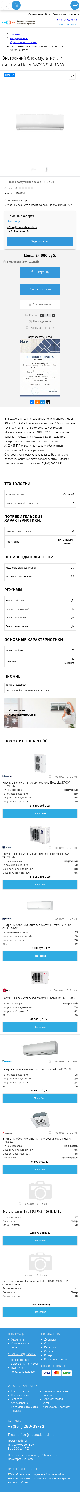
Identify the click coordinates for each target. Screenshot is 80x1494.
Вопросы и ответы (55, 1359)
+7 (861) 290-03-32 (66, 20)
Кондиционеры (20, 1391)
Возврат (49, 1355)
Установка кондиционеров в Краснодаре (22, 712)
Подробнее (40, 813)
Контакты (73, 14)
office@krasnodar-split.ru (22, 227)
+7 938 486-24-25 (18, 231)
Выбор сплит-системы (24, 1363)
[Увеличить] (40, 122)
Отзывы (49, 1351)
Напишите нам (20, 1359)
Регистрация (59, 14)
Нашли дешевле (42, 321)
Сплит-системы (20, 1395)
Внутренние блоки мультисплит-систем (27, 690)
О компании (18, 1339)
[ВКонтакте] (32, 402)
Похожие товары (42, 304)
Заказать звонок (68, 24)
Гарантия (50, 1347)
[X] (48, 402)
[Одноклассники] (37, 402)
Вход (47, 14)
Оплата (48, 1343)
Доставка (50, 1339)
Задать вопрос (40, 241)
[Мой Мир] (42, 402)
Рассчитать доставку (42, 328)
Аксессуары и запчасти (57, 1406)
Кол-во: (33, 315)
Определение (35, 14)
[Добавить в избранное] (72, 76)
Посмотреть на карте (20, 1459)
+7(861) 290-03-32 (26, 1426)
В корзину (42, 272)
